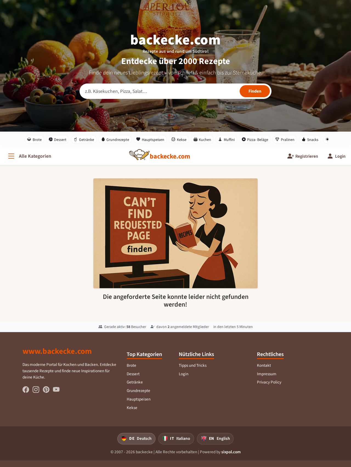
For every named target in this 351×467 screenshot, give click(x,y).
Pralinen (288, 139)
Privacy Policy (269, 382)
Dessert (60, 139)
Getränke (86, 139)
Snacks (312, 139)
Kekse (181, 139)
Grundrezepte (117, 139)
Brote (37, 139)
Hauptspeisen (153, 139)
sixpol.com (231, 452)
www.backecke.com (57, 351)
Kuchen (205, 139)
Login (183, 374)
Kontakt (264, 365)
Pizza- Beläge (257, 139)
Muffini (229, 139)
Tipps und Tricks (192, 365)
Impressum (266, 374)
